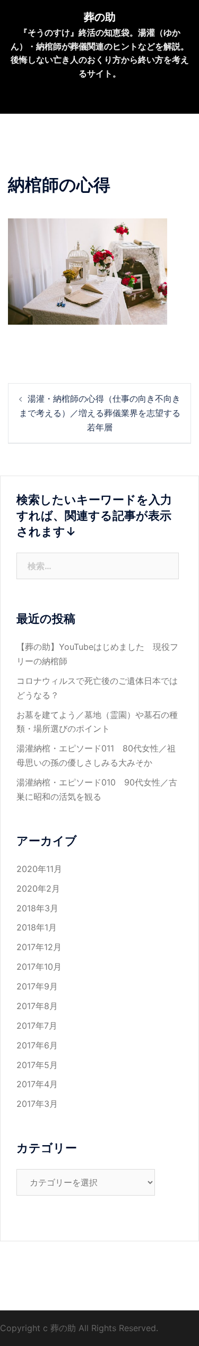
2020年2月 (38, 888)
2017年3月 (37, 1103)
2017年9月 (37, 986)
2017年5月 (37, 1065)
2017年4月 (37, 1084)
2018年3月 (37, 908)
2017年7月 (36, 1025)
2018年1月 (36, 927)
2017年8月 (37, 1006)
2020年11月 (39, 869)
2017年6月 (37, 1045)
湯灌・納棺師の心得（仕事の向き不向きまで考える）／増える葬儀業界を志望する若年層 (99, 413)
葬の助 (100, 17)
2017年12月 (39, 947)
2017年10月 (39, 966)
